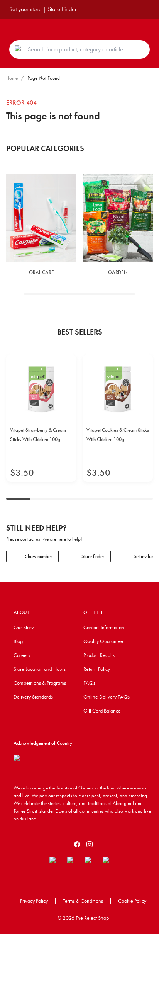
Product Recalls (99, 655)
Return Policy (96, 668)
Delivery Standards (33, 696)
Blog (18, 641)
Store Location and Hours (40, 668)
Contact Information (103, 627)
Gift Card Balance (102, 710)
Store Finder (62, 9)
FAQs (89, 682)
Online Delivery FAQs (106, 696)
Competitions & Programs (40, 682)
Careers (22, 655)
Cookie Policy (132, 900)
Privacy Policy (34, 900)
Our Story (24, 627)
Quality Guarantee (103, 641)
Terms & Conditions (83, 900)
